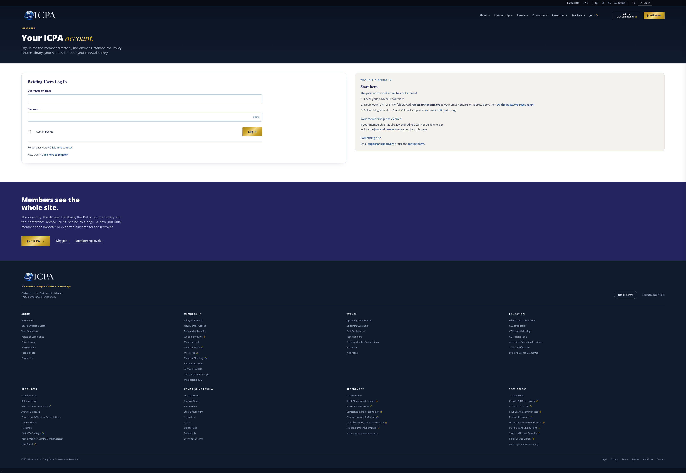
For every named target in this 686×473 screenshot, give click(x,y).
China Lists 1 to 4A (518, 406)
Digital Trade (190, 427)
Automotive (190, 406)
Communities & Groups (196, 374)
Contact (661, 459)
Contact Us (573, 2)
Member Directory (193, 358)
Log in (646, 2)
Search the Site (29, 395)
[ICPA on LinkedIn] (609, 3)
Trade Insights (28, 422)
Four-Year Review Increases (523, 411)
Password (34, 109)
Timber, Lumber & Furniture (361, 428)
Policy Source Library (520, 438)
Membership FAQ (193, 379)
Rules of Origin (191, 401)
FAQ (586, 2)
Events (521, 15)
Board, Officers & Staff (33, 325)
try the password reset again (515, 104)
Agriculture (190, 417)
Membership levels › (89, 241)
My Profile (192, 353)
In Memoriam (28, 347)
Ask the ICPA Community (34, 406)
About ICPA (27, 320)
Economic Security (193, 438)
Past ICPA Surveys (31, 433)
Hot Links (26, 427)
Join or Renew (625, 294)
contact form (416, 143)
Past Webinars (354, 336)
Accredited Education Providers (525, 342)
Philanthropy (28, 342)
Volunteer (352, 347)
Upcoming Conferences (359, 320)
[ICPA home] (38, 15)
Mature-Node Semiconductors (525, 422)
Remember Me (44, 131)
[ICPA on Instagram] (596, 3)
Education (538, 15)
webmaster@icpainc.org (440, 110)
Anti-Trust (648, 459)
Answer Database (30, 411)
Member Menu (192, 347)
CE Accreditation (517, 325)
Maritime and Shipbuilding (523, 428)
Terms (625, 459)
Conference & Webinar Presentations (41, 417)
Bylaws (635, 459)
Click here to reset (60, 147)
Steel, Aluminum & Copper (360, 401)
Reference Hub (29, 401)
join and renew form (387, 129)
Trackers (577, 15)
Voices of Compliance (32, 336)
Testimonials (28, 352)
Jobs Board (29, 444)
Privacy (614, 459)
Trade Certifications (519, 347)
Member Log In (192, 342)
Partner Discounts (193, 363)
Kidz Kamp (352, 352)
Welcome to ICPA (193, 336)
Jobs (594, 15)
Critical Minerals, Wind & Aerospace (365, 422)
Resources (558, 15)
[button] (634, 3)
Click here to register (55, 154)
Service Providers (193, 368)
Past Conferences (356, 331)
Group (621, 2)
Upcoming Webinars (357, 325)
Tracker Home (191, 395)
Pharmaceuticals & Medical (361, 417)
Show (256, 117)
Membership (502, 15)
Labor (187, 422)
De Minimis (190, 433)
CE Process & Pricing (519, 331)
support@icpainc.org (381, 143)
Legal (604, 459)
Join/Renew (654, 15)
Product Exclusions (519, 417)
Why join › (63, 241)
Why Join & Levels (193, 320)
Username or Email (39, 90)
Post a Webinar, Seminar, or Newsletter (42, 438)
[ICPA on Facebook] (603, 3)
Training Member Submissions (363, 342)
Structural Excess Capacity (523, 433)
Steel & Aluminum (193, 411)
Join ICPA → (35, 241)
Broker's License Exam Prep (523, 352)
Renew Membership (194, 331)
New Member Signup (195, 325)
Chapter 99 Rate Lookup (522, 401)
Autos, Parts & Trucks (358, 406)
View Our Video (29, 331)
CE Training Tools (518, 336)
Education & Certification (522, 320)
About (483, 15)
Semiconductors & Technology (363, 411)
